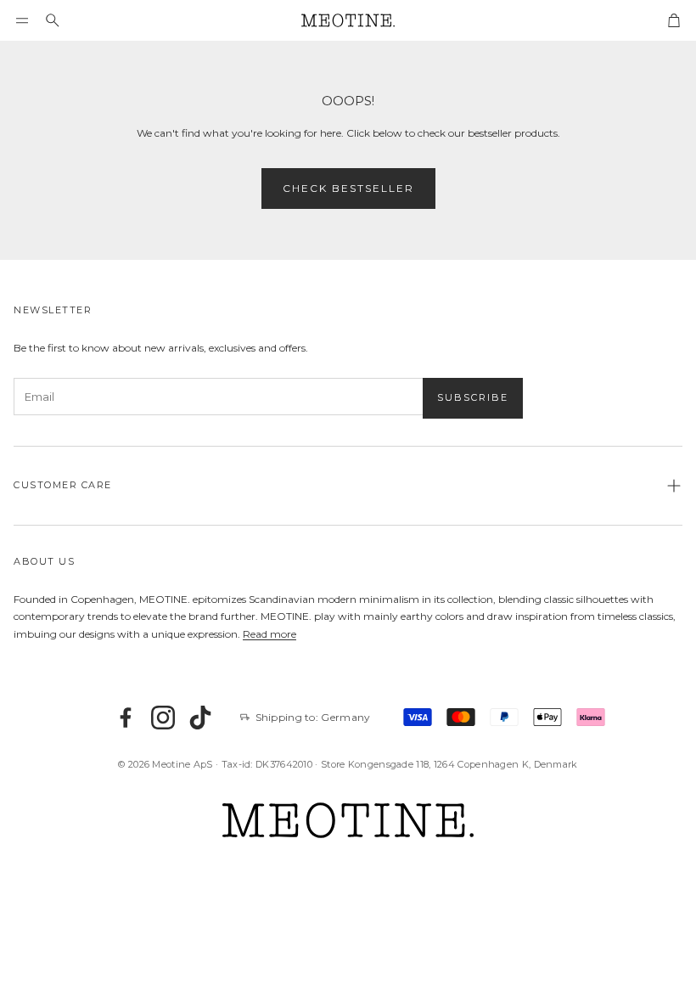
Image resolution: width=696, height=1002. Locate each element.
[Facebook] (126, 717)
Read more (269, 634)
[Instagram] (163, 717)
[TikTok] (200, 717)
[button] (22, 20)
